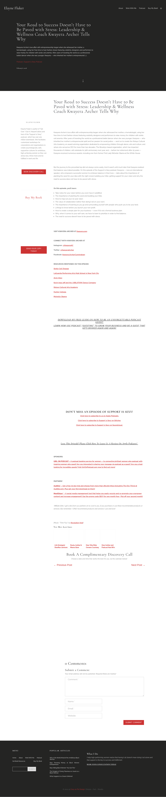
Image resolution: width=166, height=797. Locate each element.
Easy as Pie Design (78, 789)
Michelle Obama (60, 297)
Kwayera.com (82, 231)
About (121, 8)
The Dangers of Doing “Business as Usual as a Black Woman (64, 772)
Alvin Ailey (58, 278)
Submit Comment (134, 722)
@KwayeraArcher (67, 250)
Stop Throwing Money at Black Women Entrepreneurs (64, 763)
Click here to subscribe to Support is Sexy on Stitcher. (99, 421)
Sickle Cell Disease (61, 269)
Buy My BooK (153, 8)
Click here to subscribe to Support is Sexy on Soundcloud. (99, 425)
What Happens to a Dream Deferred (61, 776)
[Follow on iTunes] (34, 184)
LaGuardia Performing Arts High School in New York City (76, 273)
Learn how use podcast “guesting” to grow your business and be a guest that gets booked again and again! (99, 327)
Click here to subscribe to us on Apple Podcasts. (99, 416)
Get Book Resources (18, 761)
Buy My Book (38, 761)
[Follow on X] (29, 179)
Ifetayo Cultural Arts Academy (66, 287)
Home (14, 758)
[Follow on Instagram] (42, 179)
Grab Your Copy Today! (33, 250)
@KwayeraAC (68, 245)
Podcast (142, 8)
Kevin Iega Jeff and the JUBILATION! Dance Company (75, 283)
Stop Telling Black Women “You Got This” (62, 768)
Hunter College (60, 292)
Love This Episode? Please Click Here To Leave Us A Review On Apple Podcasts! (99, 443)
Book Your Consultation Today (101, 764)
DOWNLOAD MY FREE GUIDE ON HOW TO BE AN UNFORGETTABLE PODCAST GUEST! (99, 320)
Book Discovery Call (34, 172)
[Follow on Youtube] (38, 179)
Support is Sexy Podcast (33, 62)
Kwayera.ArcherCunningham (73, 255)
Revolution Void (77, 523)
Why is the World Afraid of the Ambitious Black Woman (64, 758)
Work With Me (131, 8)
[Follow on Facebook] (33, 179)
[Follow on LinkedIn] (24, 179)
